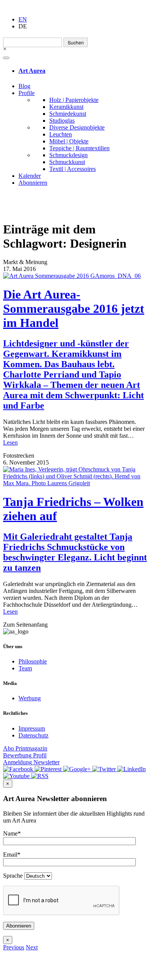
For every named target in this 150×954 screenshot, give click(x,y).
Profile (26, 93)
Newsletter (31, 762)
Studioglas (62, 120)
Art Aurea (31, 70)
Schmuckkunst (67, 162)
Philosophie (32, 661)
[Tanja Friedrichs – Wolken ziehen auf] (75, 476)
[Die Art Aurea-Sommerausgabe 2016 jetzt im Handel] (75, 276)
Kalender (29, 175)
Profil (25, 755)
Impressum (31, 728)
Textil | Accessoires (72, 169)
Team (25, 668)
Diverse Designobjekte (77, 127)
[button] (13, 947)
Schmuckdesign (68, 155)
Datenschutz (33, 735)
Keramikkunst (66, 106)
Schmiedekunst (67, 113)
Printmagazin (25, 748)
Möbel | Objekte (68, 141)
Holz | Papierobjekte (73, 100)
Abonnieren (32, 182)
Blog (24, 86)
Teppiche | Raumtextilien (79, 148)
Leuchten (60, 134)
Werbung (29, 698)
